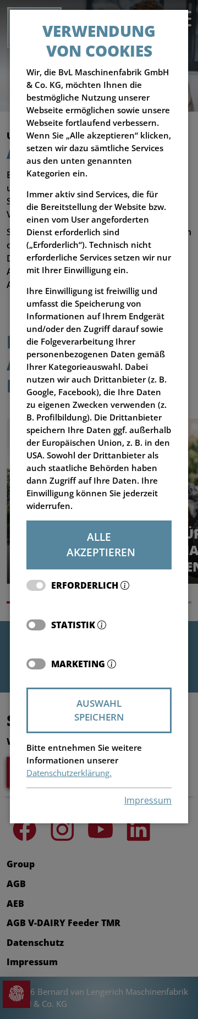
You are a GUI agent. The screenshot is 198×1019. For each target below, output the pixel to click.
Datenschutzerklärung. (69, 773)
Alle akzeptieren (101, 544)
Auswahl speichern (99, 710)
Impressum (148, 800)
